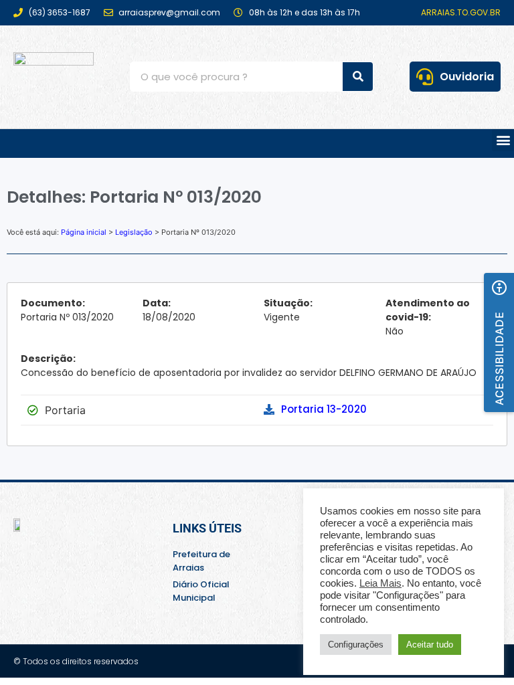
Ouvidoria (467, 76)
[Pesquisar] (358, 76)
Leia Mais (380, 583)
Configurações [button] (355, 645)
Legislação (134, 232)
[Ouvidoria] (424, 76)
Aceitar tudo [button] (429, 645)
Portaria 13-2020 (324, 409)
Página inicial (83, 232)
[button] (503, 140)
